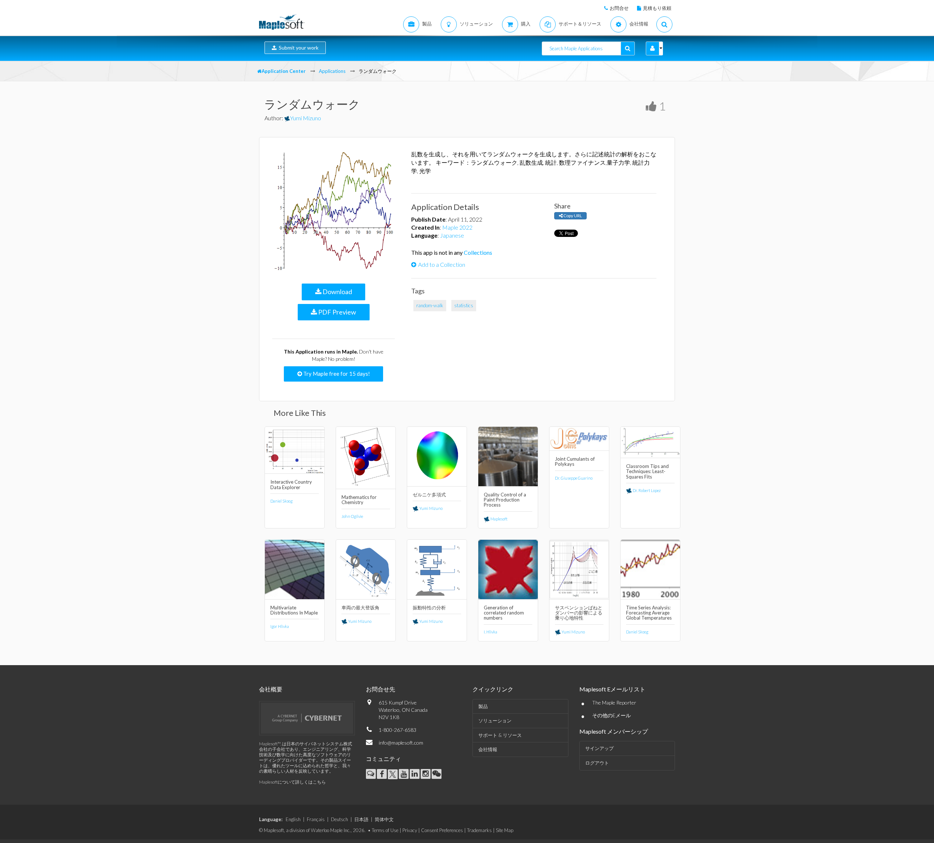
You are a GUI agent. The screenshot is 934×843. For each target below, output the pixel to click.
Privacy (409, 830)
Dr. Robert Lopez (646, 490)
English (293, 819)
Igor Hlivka (279, 626)
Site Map (504, 830)
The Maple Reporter (614, 702)
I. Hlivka (490, 631)
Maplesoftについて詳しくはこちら (292, 782)
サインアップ (599, 748)
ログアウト (597, 763)
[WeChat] (436, 774)
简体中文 (384, 819)
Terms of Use (385, 830)
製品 (483, 706)
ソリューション (495, 720)
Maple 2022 (457, 227)
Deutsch (339, 819)
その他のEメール (611, 715)
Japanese (452, 235)
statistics (463, 305)
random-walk (429, 305)
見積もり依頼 (657, 8)
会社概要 (270, 689)
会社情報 (487, 749)
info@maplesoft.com (401, 742)
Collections (478, 252)
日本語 (361, 819)
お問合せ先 (380, 689)
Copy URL (572, 215)
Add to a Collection (441, 264)
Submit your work (298, 47)
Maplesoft (498, 518)
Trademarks (479, 830)
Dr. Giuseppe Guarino (574, 478)
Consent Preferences (442, 830)
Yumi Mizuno (305, 117)
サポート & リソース (500, 735)
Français (316, 819)
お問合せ (619, 8)
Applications (332, 71)
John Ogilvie (352, 516)
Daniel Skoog (281, 501)
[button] (652, 48)
